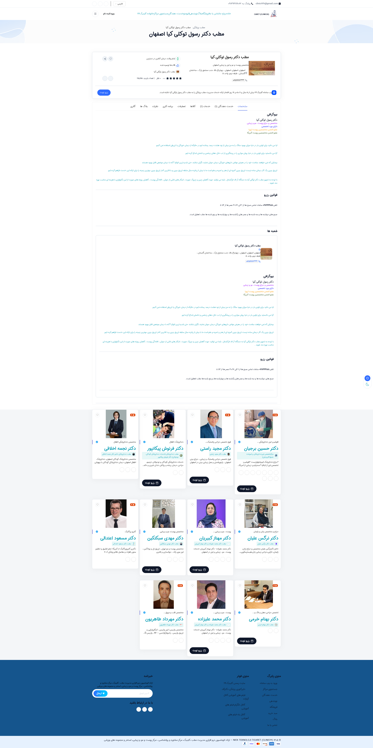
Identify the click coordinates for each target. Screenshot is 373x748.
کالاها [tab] (193, 106)
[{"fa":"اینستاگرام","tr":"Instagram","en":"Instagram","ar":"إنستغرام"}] (276, 472)
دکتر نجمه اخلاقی (120, 448)
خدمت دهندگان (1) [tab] (224, 106)
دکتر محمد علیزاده (214, 619)
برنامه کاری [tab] (168, 106)
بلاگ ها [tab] (144, 106)
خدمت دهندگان (175, 13)
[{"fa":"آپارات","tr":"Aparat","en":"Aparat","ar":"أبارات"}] (264, 472)
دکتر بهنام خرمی (263, 619)
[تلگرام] (100, 3)
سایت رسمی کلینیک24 (234, 683)
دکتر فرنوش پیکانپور (165, 448)
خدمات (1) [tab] (205, 106)
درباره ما (223, 13)
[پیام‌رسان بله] (94, 3)
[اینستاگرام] (106, 3)
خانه (229, 13)
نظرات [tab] (155, 106)
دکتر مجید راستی (215, 448)
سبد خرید (272, 713)
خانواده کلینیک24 (145, 13)
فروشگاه (205, 13)
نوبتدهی (193, 13)
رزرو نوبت (245, 489)
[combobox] (121, 4)
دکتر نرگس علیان (263, 538)
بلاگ (199, 13)
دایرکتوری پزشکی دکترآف (233, 689)
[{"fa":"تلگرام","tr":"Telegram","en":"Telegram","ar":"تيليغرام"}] (104, 78)
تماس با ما (214, 13)
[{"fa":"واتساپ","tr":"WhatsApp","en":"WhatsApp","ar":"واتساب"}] (110, 78)
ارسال (99, 693)
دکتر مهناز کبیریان (215, 538)
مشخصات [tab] (242, 106)
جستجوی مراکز (161, 13)
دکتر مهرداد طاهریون (164, 619)
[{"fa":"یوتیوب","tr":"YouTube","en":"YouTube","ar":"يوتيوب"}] (258, 472)
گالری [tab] (133, 106)
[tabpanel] (186, 258)
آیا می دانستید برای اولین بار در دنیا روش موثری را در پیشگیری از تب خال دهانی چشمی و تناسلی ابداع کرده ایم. (231, 153)
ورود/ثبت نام (108, 13)
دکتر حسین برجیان (261, 448)
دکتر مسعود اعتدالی (118, 538)
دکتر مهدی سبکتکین (165, 538)
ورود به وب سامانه (268, 683)
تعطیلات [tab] (182, 106)
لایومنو (186, 13)
